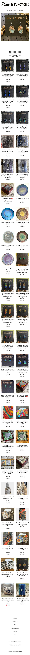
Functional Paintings (15, 645)
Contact (15, 10)
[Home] (15, 4)
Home (15, 618)
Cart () (21, 10)
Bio (15, 625)
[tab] (9, 51)
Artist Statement (15, 628)
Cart (15, 635)
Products (9, 10)
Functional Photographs (15, 641)
